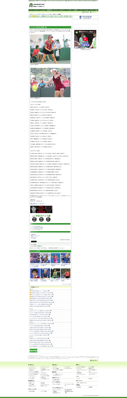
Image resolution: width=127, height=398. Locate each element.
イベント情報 (43, 391)
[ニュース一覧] (33, 16)
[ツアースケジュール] (61, 16)
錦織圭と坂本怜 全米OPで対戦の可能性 (41, 302)
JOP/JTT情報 (31, 391)
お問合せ (90, 378)
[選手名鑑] (66, 16)
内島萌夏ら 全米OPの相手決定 (40, 298)
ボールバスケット (44, 374)
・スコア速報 (33, 238)
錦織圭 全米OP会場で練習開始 (39, 329)
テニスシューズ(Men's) (33, 371)
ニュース (43, 10)
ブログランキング (68, 368)
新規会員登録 (86, 12)
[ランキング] (55, 16)
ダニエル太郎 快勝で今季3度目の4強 (41, 331)
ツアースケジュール (45, 384)
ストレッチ (79, 368)
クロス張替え (91, 366)
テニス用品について (45, 378)
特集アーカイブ (44, 385)
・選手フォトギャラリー (35, 235)
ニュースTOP (37, 14)
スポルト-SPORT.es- (81, 366)
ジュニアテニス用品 (45, 375)
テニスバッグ (32, 375)
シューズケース (32, 377)
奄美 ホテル (91, 368)
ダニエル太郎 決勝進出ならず (39, 316)
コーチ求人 (69, 10)
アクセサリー (43, 368)
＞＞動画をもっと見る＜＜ (85, 49)
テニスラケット (32, 366)
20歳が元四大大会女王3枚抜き (39, 327)
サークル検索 (56, 368)
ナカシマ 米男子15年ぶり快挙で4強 (40, 333)
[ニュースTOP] (30, 16)
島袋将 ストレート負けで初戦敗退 (40, 304)
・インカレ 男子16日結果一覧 (36, 226)
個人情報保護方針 (68, 389)
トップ (31, 10)
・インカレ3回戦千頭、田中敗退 (36, 227)
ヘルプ (78, 378)
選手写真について (56, 392)
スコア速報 (31, 384)
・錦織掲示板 (33, 234)
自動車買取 (79, 372)
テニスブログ (67, 366)
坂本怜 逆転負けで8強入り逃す (39, 342)
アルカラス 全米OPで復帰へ (39, 335)
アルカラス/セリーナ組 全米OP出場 (40, 318)
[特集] (70, 16)
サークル (86, 10)
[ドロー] (48, 16)
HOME (31, 14)
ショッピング (36, 10)
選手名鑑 (43, 383)
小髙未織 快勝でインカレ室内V (39, 314)
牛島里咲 (32, 64)
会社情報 (79, 387)
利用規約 (55, 391)
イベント (81, 10)
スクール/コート (55, 10)
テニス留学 (96, 10)
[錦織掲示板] (44, 16)
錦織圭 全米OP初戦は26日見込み (41, 296)
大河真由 (50, 177)
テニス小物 (31, 378)
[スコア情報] (51, 16)
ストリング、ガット (45, 366)
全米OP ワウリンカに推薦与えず (40, 310)
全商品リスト (43, 377)
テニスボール (43, 372)
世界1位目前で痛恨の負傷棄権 (39, 340)
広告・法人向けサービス (82, 382)
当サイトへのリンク (57, 389)
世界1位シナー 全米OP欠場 (39, 338)
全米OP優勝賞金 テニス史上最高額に (41, 346)
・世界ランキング (33, 237)
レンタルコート (62, 10)
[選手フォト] (38, 16)
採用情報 (90, 387)
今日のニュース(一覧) (46, 14)
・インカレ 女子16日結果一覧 (36, 229)
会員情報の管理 (56, 379)
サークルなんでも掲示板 (58, 369)
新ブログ (92, 10)
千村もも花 (46, 120)
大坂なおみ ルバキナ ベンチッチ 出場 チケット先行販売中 (35, 265)
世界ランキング (32, 385)
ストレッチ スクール (81, 374)
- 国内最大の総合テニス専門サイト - (37, 5)
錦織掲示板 (49, 10)
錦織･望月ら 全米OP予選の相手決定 (40, 300)
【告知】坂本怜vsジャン (39, 290)
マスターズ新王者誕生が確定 (39, 325)
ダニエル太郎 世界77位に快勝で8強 (40, 344)
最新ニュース (32, 383)
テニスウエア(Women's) (34, 372)
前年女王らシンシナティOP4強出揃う (41, 323)
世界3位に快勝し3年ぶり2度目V (41, 292)
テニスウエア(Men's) (33, 374)
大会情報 (75, 10)
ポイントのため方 (56, 384)
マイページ (93, 12)
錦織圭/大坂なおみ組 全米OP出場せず (41, 320)
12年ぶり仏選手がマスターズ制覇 (41, 294)
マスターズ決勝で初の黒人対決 (39, 312)
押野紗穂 (32, 97)
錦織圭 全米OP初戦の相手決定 (39, 306)
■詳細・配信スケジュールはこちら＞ (37, 203)
